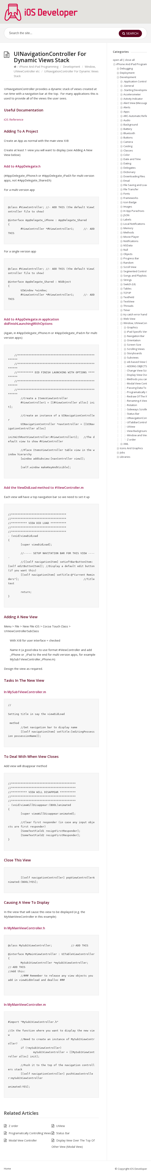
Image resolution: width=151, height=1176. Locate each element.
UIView (60, 1126)
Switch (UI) (129, 284)
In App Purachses (133, 211)
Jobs (122, 452)
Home (7, 1168)
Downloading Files (134, 176)
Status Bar (63, 1133)
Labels (127, 219)
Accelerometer (132, 94)
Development (71, 66)
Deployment (127, 73)
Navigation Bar (136, 336)
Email (126, 180)
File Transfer (130, 189)
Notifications (130, 241)
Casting (127, 146)
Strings (127, 280)
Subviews (133, 357)
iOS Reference (13, 119)
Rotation (132, 405)
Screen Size (134, 344)
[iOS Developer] (41, 12)
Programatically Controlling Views (30, 1133)
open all (117, 60)
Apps (126, 111)
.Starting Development (136, 90)
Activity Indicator (133, 98)
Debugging (126, 68)
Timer (126, 310)
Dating (127, 163)
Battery (127, 129)
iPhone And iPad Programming (38, 66)
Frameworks (130, 198)
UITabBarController (138, 422)
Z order (13, 1126)
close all (130, 60)
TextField (128, 297)
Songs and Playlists (135, 275)
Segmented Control (134, 271)
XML (125, 444)
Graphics (132, 327)
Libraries (125, 457)
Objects (128, 254)
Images (127, 206)
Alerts (126, 107)
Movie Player (131, 236)
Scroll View (129, 267)
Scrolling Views (136, 349)
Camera (128, 142)
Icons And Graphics (131, 448)
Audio (126, 120)
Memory (128, 228)
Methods (128, 232)
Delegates (129, 167)
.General (128, 85)
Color (126, 155)
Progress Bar (131, 258)
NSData (128, 245)
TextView (128, 301)
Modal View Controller (23, 1140)
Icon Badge (130, 202)
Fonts (126, 193)
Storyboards (134, 353)
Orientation (134, 340)
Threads (128, 306)
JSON (126, 215)
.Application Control (134, 81)
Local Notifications (134, 224)
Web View (129, 318)
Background (130, 124)
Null (125, 249)
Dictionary (129, 172)
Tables (127, 288)
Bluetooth (129, 133)
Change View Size (137, 370)
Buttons (128, 137)
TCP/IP (127, 293)
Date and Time (132, 159)
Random (128, 262)
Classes (128, 150)
